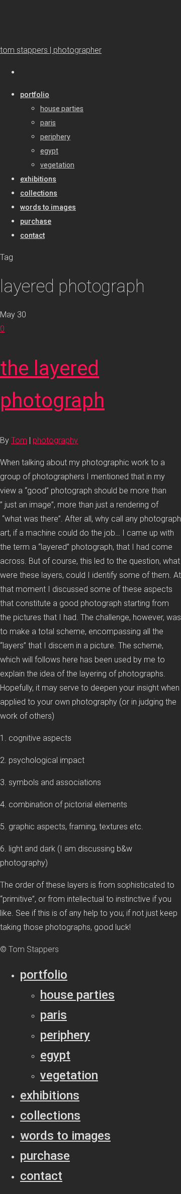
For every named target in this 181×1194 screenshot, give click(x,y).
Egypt (55, 1055)
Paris (53, 1015)
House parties (77, 995)
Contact (41, 1176)
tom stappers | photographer (51, 50)
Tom (19, 440)
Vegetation (69, 1075)
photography (55, 440)
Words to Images (65, 1136)
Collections (50, 1115)
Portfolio (43, 975)
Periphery (65, 1035)
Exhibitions (49, 1095)
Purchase (45, 1156)
